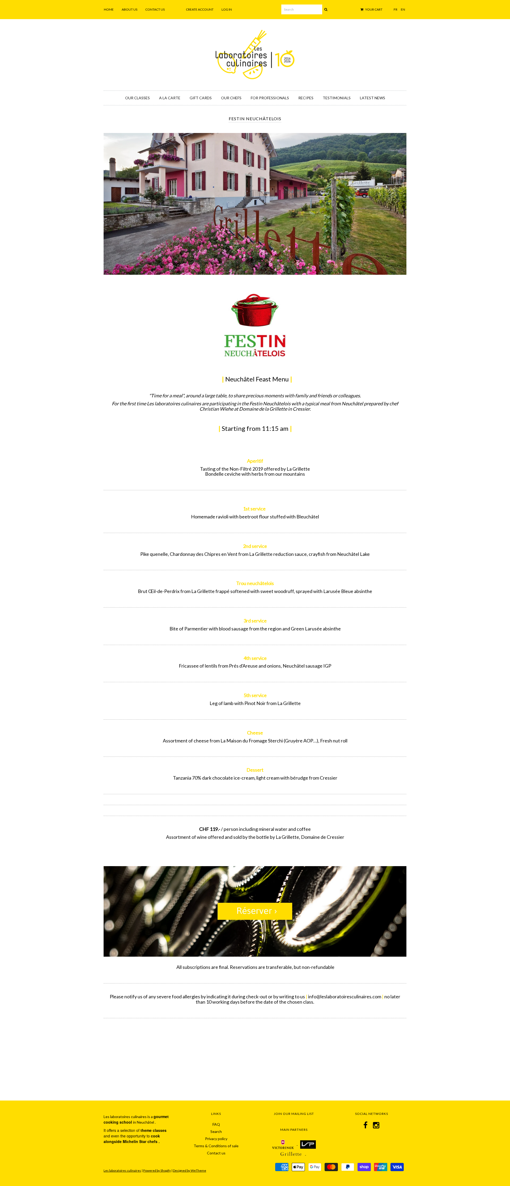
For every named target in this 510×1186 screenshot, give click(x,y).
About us (129, 9)
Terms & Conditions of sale (216, 1146)
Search (216, 1131)
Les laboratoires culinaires (122, 1170)
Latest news (372, 98)
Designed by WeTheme (189, 1170)
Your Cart (373, 9)
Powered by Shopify (157, 1170)
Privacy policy (216, 1138)
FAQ (216, 1124)
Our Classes (137, 98)
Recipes (305, 98)
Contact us (155, 9)
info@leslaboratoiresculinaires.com (344, 996)
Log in (227, 9)
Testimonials (337, 98)
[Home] (255, 53)
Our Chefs (231, 98)
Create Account (200, 9)
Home (109, 9)
